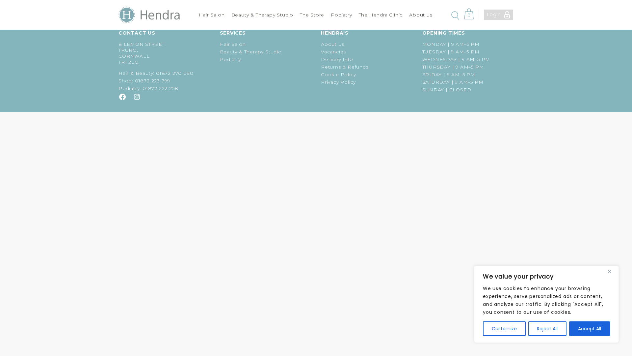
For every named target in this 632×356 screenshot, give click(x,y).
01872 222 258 (160, 88)
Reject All (547, 328)
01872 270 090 (174, 73)
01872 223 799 (152, 81)
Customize (504, 328)
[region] (546, 304)
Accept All (589, 328)
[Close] (612, 271)
